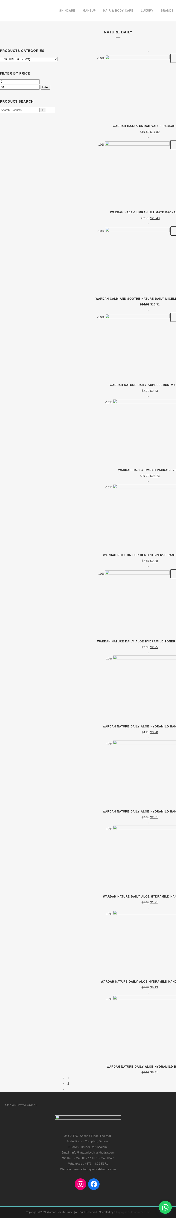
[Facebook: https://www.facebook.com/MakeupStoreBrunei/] (94, 1184)
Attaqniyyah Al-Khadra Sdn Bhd (132, 1212)
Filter (45, 87)
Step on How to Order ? (21, 1105)
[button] (165, 1207)
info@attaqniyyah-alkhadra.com (93, 1152)
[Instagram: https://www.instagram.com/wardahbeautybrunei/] (80, 1184)
